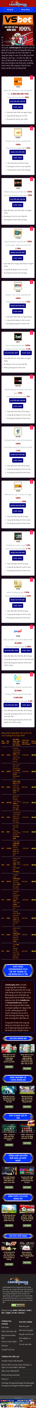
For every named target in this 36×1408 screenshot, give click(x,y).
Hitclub (21, 1313)
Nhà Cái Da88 (9, 639)
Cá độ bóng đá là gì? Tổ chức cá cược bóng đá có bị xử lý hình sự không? (9, 1255)
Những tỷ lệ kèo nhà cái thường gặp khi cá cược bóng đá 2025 (27, 1099)
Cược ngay (17, 107)
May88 (7, 389)
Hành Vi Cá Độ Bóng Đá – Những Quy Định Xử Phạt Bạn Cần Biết (27, 1217)
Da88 (15, 1310)
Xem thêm (9, 1067)
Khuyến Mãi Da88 (11, 650)
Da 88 (14, 1313)
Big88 (8, 1313)
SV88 (6, 192)
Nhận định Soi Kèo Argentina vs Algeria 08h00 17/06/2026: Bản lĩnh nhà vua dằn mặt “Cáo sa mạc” (27, 1059)
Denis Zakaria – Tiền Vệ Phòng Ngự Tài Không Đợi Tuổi (27, 1254)
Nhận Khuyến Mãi (17, 152)
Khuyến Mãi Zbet (11, 353)
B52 (3, 1313)
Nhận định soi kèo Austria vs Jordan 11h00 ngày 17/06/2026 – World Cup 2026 (9, 1058)
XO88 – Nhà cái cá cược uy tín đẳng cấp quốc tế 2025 (27, 1136)
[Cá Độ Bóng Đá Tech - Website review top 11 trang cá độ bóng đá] (18, 3)
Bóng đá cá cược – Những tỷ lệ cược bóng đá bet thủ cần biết (9, 1099)
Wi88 (9, 592)
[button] (3, 3)
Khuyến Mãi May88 (17, 101)
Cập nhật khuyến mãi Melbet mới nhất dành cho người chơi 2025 (9, 1179)
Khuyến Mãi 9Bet (11, 705)
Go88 (29, 1310)
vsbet (6, 90)
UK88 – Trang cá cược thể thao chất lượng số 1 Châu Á (9, 1137)
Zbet (8, 345)
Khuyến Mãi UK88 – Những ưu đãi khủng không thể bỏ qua (27, 1179)
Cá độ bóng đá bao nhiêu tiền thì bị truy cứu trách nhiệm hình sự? (9, 1217)
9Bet (6, 687)
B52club (22, 1310)
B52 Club (18, 1398)
